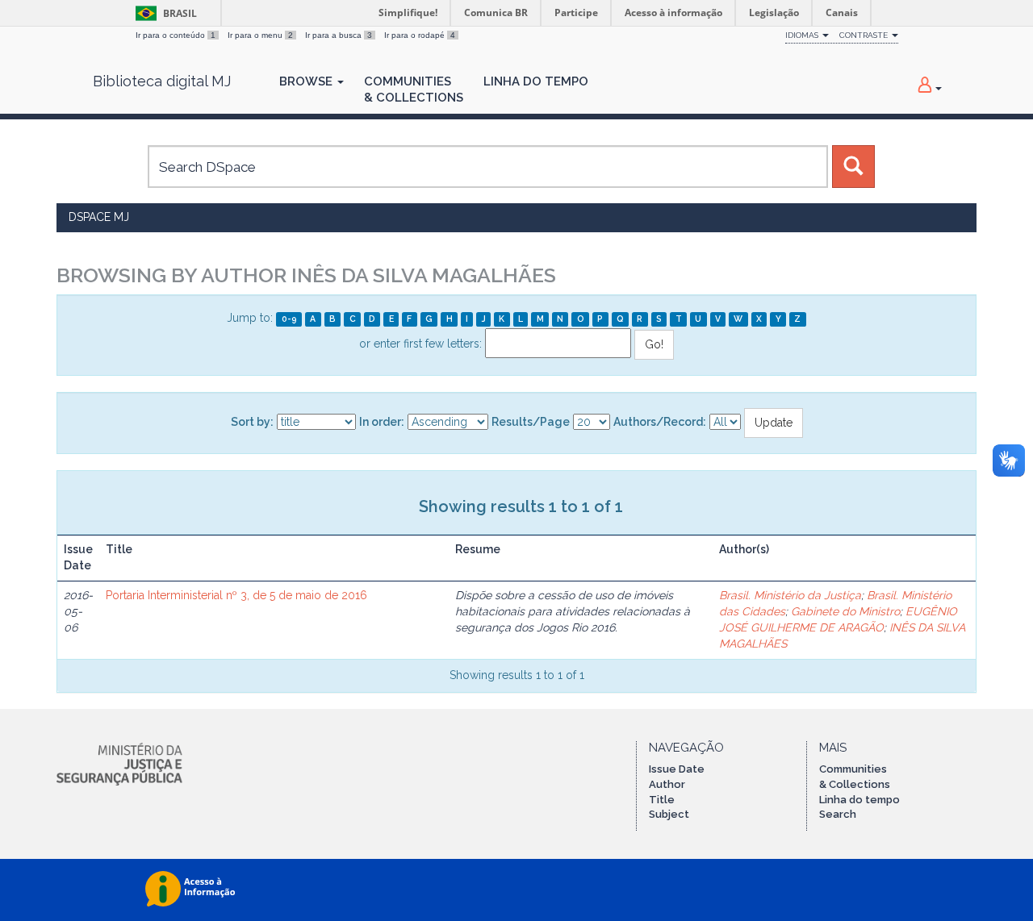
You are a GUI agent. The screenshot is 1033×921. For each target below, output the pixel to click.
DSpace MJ (99, 216)
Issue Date (677, 769)
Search (837, 814)
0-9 (289, 318)
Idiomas (803, 35)
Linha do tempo (859, 800)
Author (667, 784)
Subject (669, 814)
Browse (307, 81)
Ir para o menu (260, 35)
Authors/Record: (659, 421)
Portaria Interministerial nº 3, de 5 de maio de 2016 (236, 595)
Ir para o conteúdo (175, 35)
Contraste (864, 35)
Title (662, 800)
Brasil (163, 13)
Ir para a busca (338, 35)
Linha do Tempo (535, 81)
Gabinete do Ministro (845, 611)
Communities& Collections (413, 89)
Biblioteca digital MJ (162, 81)
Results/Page (530, 421)
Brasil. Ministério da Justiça (790, 595)
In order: (381, 421)
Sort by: (252, 421)
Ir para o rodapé (419, 35)
